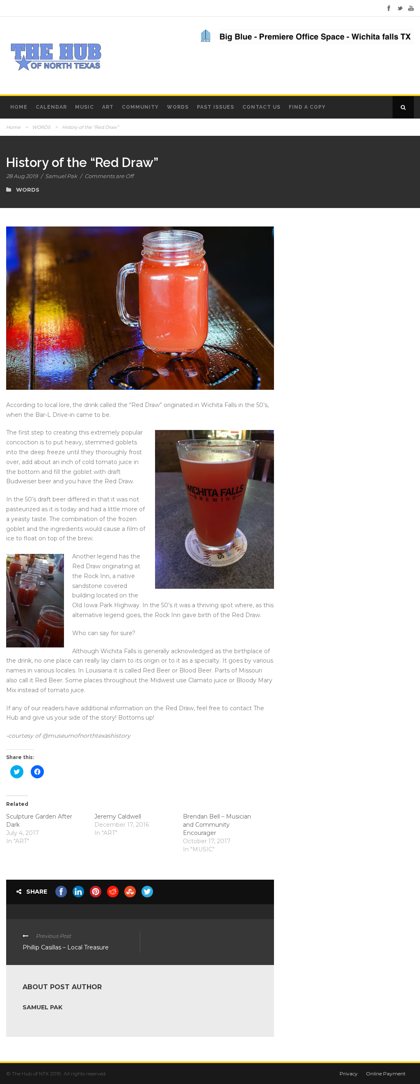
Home (13, 127)
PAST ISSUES (215, 107)
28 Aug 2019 (22, 176)
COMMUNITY (140, 107)
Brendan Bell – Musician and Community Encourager (217, 825)
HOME (18, 107)
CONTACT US (261, 107)
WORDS (178, 107)
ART (108, 107)
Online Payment (386, 1073)
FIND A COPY (307, 107)
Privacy (349, 1073)
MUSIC (84, 107)
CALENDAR (51, 107)
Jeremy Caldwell (117, 816)
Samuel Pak (61, 176)
